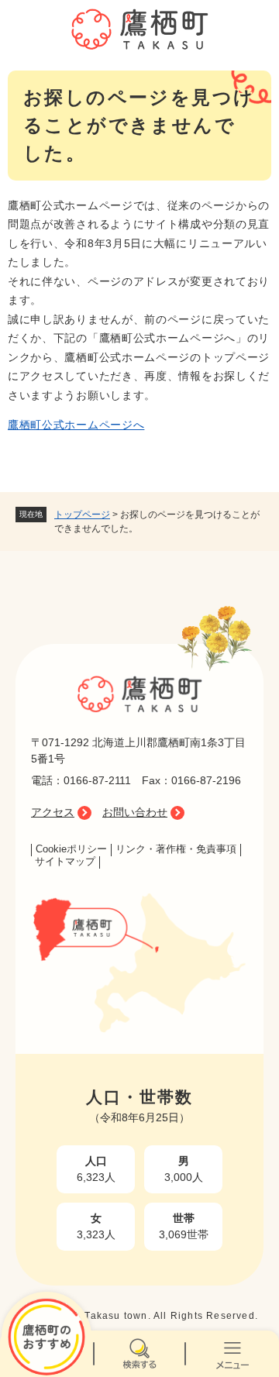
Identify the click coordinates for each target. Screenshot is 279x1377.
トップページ (82, 514)
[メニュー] (232, 1354)
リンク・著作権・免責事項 (175, 849)
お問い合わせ (134, 812)
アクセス (52, 812)
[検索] (139, 1354)
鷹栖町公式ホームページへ (76, 424)
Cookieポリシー (71, 849)
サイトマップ (65, 861)
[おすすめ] (46, 1354)
